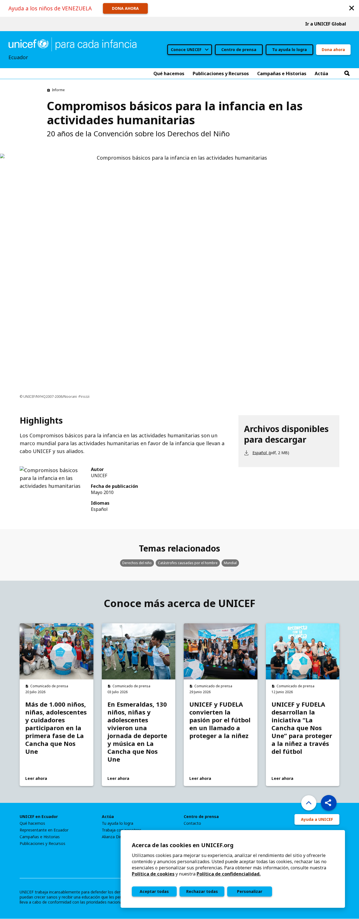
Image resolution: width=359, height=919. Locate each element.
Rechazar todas (202, 891)
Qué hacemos (32, 823)
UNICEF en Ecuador (39, 816)
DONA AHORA (125, 8)
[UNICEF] (72, 43)
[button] (351, 7)
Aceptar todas (154, 891)
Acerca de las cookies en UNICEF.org (183, 845)
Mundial (230, 562)
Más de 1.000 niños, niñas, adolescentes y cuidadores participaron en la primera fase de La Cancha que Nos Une (56, 727)
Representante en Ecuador (44, 830)
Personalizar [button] (249, 891)
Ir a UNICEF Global (325, 24)
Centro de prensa (238, 49)
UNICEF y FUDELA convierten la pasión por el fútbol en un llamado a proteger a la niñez (219, 719)
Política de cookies (153, 874)
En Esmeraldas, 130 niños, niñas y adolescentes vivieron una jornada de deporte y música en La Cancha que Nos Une (137, 731)
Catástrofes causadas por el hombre (188, 562)
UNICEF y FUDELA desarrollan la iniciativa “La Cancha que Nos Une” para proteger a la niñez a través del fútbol (301, 727)
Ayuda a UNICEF (317, 819)
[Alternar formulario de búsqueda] (347, 73)
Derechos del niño (137, 562)
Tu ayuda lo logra (289, 49)
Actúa (108, 816)
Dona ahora (333, 49)
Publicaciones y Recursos (42, 843)
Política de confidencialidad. (229, 874)
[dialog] (233, 869)
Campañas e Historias (40, 836)
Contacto (192, 823)
